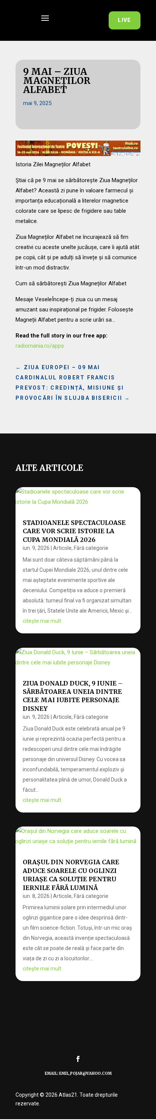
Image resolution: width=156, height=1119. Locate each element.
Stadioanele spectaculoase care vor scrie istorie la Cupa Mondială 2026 (74, 531)
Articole (62, 548)
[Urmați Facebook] (78, 1059)
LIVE (124, 20)
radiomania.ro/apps (40, 345)
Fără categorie (91, 548)
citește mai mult (42, 621)
